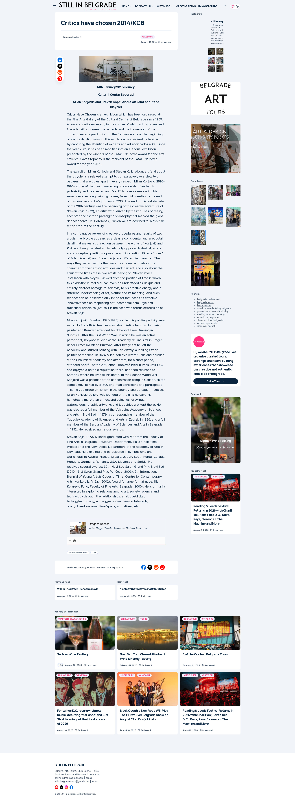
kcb (94, 552)
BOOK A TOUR (190, 619)
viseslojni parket (206, 326)
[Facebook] (71, 787)
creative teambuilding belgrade (214, 308)
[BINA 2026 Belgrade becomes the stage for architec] (219, 68)
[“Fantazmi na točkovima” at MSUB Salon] (147, 592)
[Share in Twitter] (60, 66)
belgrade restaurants (209, 299)
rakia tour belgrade (208, 317)
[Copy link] (60, 78)
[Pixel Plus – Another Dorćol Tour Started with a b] (211, 68)
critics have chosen (78, 552)
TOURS (143, 619)
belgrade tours (205, 302)
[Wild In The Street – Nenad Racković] (85, 592)
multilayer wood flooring (211, 314)
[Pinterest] (74, 540)
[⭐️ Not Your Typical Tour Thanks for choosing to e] (211, 60)
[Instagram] (70, 540)
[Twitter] (61, 787)
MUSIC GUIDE (200, 476)
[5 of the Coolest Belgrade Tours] (210, 633)
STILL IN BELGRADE (70, 765)
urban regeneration (208, 323)
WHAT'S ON (147, 36)
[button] (54, 6)
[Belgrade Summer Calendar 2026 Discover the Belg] (219, 51)
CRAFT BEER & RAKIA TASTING (72, 619)
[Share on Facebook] (60, 60)
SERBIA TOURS (128, 619)
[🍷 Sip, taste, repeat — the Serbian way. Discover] (211, 51)
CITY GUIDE (207, 619)
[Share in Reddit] (60, 72)
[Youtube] (56, 787)
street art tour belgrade (210, 320)
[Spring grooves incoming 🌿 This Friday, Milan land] (219, 60)
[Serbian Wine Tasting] (85, 633)
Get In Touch (214, 381)
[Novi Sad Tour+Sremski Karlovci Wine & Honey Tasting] (147, 633)
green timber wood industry (212, 311)
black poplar (204, 305)
